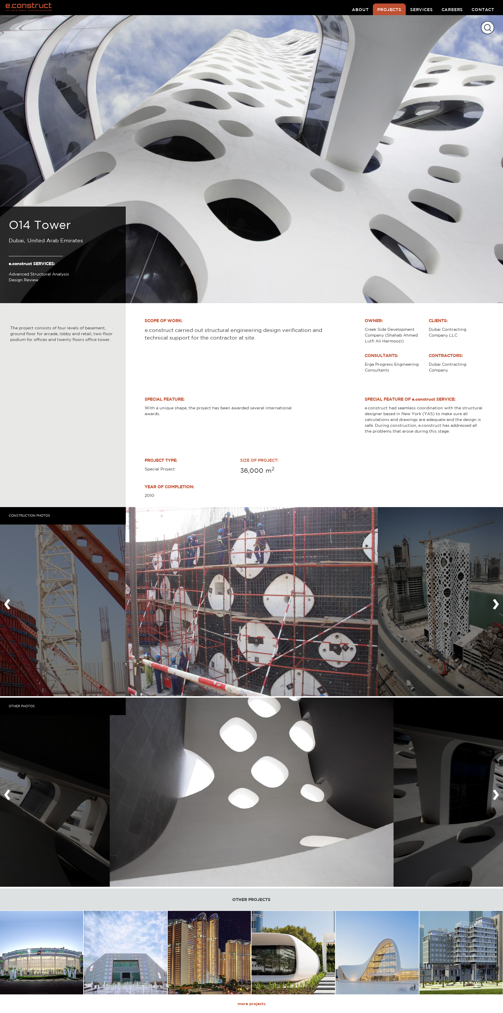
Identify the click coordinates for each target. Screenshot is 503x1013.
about (360, 9)
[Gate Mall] (125, 952)
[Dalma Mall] (41, 952)
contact (483, 9)
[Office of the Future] (293, 952)
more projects (252, 1003)
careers (452, 9)
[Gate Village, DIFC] (461, 952)
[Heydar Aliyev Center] (377, 952)
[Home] (31, 7)
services (421, 9)
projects (389, 9)
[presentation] (7, 601)
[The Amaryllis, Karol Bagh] (209, 952)
